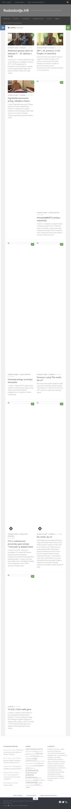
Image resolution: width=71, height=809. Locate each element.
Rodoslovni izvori (38, 19)
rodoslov (36, 780)
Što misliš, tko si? (44, 537)
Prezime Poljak (8, 785)
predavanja (33, 768)
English (57, 19)
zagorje (28, 787)
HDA (37, 753)
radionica (28, 780)
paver (41, 765)
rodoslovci (42, 780)
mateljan (31, 763)
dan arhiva (31, 751)
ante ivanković (32, 749)
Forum (49, 19)
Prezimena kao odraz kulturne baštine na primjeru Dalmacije (13, 752)
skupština (28, 785)
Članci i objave (6, 2)
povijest (28, 768)
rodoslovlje (32, 782)
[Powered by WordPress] (8, 805)
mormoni (28, 766)
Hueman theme (23, 805)
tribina (37, 785)
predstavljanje (31, 772)
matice (34, 763)
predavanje (32, 770)
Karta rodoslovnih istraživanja (12, 23)
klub (31, 759)
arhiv (41, 749)
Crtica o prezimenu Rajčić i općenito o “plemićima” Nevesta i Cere (12, 760)
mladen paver (40, 763)
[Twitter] (63, 802)
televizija (32, 785)
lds (36, 761)
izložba (27, 759)
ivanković (42, 756)
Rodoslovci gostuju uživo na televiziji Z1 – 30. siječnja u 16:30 (20, 53)
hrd (41, 753)
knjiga (34, 758)
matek (27, 763)
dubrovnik (40, 751)
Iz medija (22, 48)
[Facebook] (60, 802)
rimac (31, 780)
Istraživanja (25, 19)
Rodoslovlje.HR (16, 10)
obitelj (32, 766)
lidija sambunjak (41, 761)
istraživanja (28, 756)
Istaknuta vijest (13, 48)
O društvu (16, 19)
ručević (40, 783)
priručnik (39, 778)
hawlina (33, 754)
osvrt (36, 765)
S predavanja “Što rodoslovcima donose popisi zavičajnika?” (11, 777)
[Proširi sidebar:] (3, 27)
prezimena (31, 777)
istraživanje (35, 756)
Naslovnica (6, 19)
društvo (36, 751)
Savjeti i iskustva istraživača (35, 2)
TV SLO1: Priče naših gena (19, 709)
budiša (27, 751)
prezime (30, 774)
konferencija (30, 761)
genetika (28, 754)
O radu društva (19, 2)
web (41, 785)
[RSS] (66, 802)
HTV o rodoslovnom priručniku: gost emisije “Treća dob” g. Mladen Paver (20, 544)
